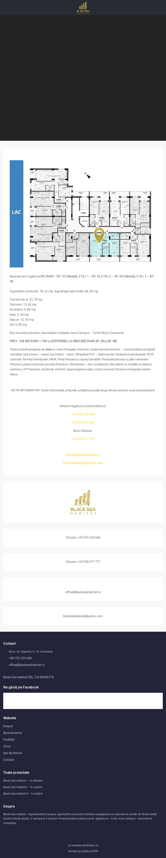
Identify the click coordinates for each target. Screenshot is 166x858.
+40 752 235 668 (20, 658)
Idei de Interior (12, 753)
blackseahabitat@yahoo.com (83, 463)
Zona (6, 746)
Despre (8, 726)
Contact (8, 759)
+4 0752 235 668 (83, 414)
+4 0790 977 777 (83, 439)
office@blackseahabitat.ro (83, 455)
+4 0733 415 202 (83, 422)
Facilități (8, 739)
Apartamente (12, 733)
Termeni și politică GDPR (83, 851)
